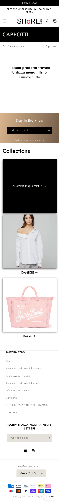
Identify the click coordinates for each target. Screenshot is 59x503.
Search (9, 361)
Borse (27, 336)
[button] (4, 21)
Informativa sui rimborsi (18, 376)
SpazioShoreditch (25, 497)
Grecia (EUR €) (28, 473)
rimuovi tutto (29, 77)
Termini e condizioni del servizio (23, 368)
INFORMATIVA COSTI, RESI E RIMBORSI (27, 405)
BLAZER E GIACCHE (27, 186)
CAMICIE (27, 272)
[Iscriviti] (48, 130)
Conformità (12, 397)
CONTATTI (11, 412)
